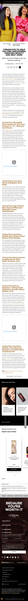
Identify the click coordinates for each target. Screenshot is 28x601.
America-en (6, 584)
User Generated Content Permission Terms (9, 581)
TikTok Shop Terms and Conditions (8, 567)
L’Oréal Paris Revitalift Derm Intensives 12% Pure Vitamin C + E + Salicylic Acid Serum (13, 125)
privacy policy (16, 593)
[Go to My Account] (2, 5)
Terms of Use (4, 578)
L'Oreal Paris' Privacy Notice (13, 547)
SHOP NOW (22, 1)
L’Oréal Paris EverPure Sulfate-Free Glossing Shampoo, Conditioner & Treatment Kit (13, 349)
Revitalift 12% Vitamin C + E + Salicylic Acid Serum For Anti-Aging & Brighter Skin (14, 488)
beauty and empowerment (8, 112)
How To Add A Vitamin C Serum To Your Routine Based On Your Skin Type (13, 491)
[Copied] (14, 67)
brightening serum (8, 130)
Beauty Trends (16, 45)
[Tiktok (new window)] (18, 557)
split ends (9, 270)
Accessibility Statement (6, 574)
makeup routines (18, 82)
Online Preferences (5, 576)
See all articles (6, 422)
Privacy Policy (4, 572)
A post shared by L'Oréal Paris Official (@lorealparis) (15, 175)
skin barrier (22, 225)
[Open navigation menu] (25, 6)
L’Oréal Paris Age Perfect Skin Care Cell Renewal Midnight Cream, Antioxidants (13, 208)
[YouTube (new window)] (7, 557)
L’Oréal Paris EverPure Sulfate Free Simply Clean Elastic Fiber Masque (13, 236)
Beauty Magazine (7, 43)
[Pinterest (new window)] (12, 557)
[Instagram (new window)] (5, 557)
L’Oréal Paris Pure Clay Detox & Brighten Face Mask (12, 183)
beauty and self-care (9, 79)
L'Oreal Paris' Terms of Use (10, 545)
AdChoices (4, 593)
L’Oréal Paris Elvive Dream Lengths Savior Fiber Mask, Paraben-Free (13, 259)
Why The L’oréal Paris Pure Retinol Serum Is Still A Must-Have (12, 486)
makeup (3, 478)
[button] (25, 422)
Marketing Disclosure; (11, 546)
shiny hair (8, 359)
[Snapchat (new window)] (15, 557)
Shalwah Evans (10, 63)
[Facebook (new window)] (2, 557)
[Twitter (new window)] (10, 557)
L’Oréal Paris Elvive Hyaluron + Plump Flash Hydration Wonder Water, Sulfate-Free (13, 288)
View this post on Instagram (10, 166)
